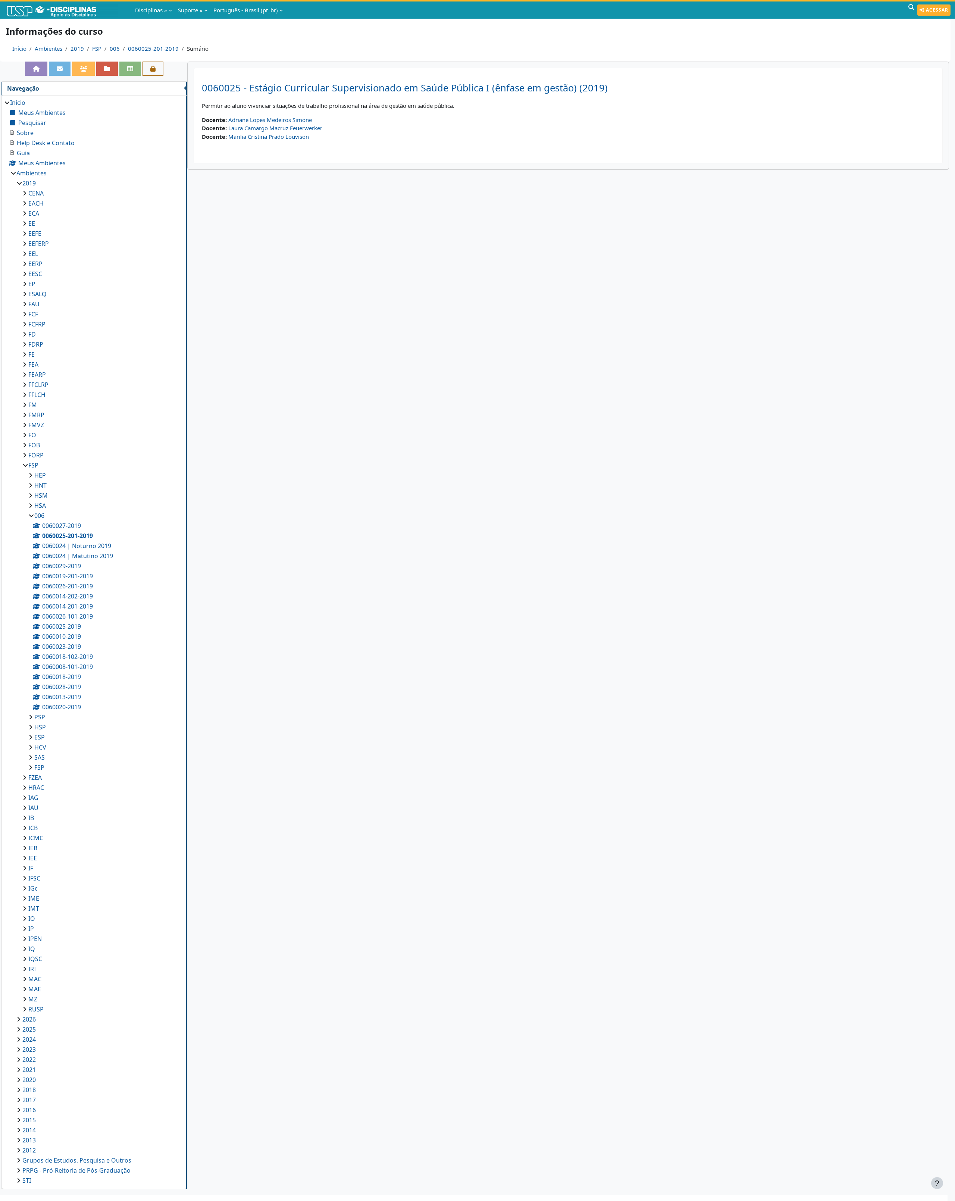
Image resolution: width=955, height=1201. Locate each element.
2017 (29, 1100)
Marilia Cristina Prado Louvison (268, 136)
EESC (35, 274)
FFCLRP (38, 385)
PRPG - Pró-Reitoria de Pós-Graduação (76, 1170)
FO (32, 435)
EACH (36, 203)
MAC (34, 979)
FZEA (35, 777)
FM (32, 405)
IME (33, 898)
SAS (39, 757)
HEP (40, 475)
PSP (39, 717)
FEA (33, 364)
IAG (33, 798)
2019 (77, 48)
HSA (40, 505)
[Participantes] (83, 69)
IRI (32, 969)
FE (31, 354)
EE (31, 223)
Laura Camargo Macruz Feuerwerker (275, 128)
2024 (29, 1039)
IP (31, 929)
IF (30, 868)
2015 (29, 1120)
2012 (29, 1150)
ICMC (35, 838)
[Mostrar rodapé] (937, 1183)
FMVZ (36, 425)
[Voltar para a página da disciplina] (36, 69)
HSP (40, 727)
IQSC (35, 959)
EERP (35, 264)
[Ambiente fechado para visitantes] (153, 69)
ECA (33, 213)
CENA (36, 193)
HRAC (36, 788)
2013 (29, 1140)
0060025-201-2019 (153, 48)
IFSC (34, 878)
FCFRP (37, 324)
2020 (29, 1080)
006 (115, 48)
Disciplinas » (151, 10)
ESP (39, 737)
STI (26, 1180)
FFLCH (37, 395)
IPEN (35, 939)
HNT (40, 485)
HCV (40, 747)
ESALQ (37, 294)
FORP (36, 455)
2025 (29, 1029)
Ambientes (48, 48)
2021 (29, 1070)
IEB (32, 848)
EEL (33, 254)
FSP (96, 48)
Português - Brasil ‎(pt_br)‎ (245, 10)
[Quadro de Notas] (130, 69)
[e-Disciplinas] (62, 10)
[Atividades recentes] (107, 69)
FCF (33, 314)
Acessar (936, 10)
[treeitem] (94, 641)
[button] (911, 10)
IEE (32, 858)
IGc (33, 888)
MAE (34, 989)
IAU (33, 808)
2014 (29, 1130)
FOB (34, 445)
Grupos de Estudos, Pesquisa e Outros (76, 1160)
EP (31, 284)
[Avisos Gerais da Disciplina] (60, 69)
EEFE (34, 233)
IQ (31, 949)
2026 (29, 1019)
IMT (33, 908)
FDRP (35, 344)
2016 (29, 1110)
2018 (29, 1090)
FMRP (36, 415)
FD (32, 334)
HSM (41, 495)
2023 (29, 1049)
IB (31, 818)
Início (19, 48)
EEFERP (38, 244)
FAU (34, 304)
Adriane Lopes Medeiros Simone (270, 119)
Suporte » (190, 10)
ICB (33, 828)
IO (31, 918)
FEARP (37, 374)
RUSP (36, 1009)
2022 (29, 1059)
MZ (32, 999)
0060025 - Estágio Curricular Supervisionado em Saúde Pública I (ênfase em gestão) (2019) (405, 87)
